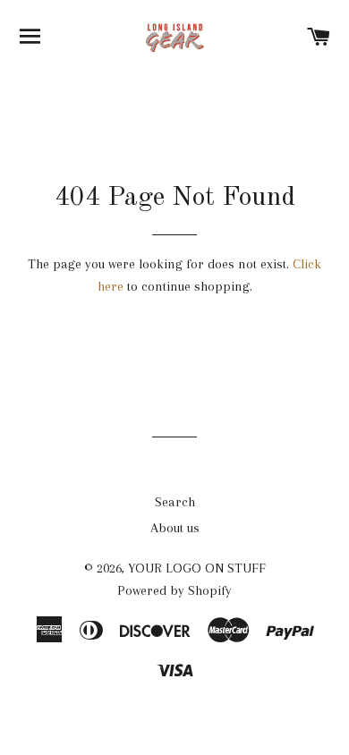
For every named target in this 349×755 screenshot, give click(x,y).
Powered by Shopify (174, 590)
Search (175, 502)
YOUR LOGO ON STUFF (197, 568)
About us (175, 528)
